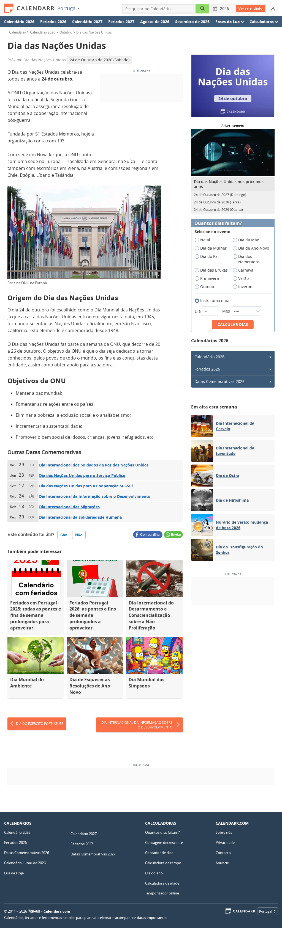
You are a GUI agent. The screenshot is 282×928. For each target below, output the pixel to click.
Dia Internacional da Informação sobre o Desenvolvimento (94, 496)
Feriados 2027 (121, 21)
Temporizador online (162, 893)
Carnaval (246, 270)
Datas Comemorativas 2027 (92, 854)
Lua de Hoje (14, 873)
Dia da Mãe (248, 239)
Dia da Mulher (213, 248)
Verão (243, 278)
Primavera (209, 278)
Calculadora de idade (162, 883)
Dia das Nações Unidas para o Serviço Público (82, 475)
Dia (198, 311)
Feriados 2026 (53, 21)
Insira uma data (214, 300)
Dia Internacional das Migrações (69, 506)
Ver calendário (250, 8)
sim (63, 535)
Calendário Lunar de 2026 (25, 862)
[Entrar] (273, 8)
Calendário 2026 (19, 21)
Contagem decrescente (164, 842)
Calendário (17, 32)
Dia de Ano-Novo (253, 248)
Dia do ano (154, 873)
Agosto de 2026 (154, 21)
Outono (207, 286)
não (79, 535)
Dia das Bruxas (214, 270)
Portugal (67, 8)
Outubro (65, 32)
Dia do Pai (209, 256)
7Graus (34, 911)
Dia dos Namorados (249, 259)
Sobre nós (224, 832)
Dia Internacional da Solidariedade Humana (80, 517)
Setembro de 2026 (192, 21)
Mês (226, 311)
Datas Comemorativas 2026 (219, 381)
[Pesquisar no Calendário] (202, 8)
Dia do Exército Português (40, 723)
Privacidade (225, 842)
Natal (205, 239)
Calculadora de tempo (163, 862)
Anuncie (222, 862)
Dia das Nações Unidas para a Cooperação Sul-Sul (86, 485)
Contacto (223, 852)
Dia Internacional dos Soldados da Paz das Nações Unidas (93, 465)
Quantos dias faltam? (218, 223)
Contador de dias (159, 852)
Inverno (245, 286)
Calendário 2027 (87, 21)
